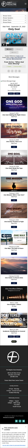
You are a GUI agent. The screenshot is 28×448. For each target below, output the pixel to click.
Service (14, 52)
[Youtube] (23, 421)
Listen (19, 49)
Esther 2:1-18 (19, 56)
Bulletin (9, 66)
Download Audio (18, 59)
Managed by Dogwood (8, 417)
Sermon (9, 49)
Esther (12, 57)
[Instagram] (20, 421)
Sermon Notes (18, 66)
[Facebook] (16, 421)
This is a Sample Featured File (14, 90)
